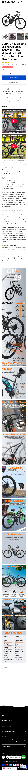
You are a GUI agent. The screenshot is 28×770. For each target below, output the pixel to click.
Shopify (16, 761)
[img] (23, 64)
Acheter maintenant (14, 82)
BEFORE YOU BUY (7, 720)
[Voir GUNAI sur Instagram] (7, 757)
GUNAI (6, 761)
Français (8, 768)
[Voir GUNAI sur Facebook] (3, 757)
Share (5, 667)
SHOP (3, 715)
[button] (5, 62)
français (3, 753)
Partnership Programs (8, 731)
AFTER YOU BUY (6, 726)
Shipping (4, 107)
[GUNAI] (8, 2)
